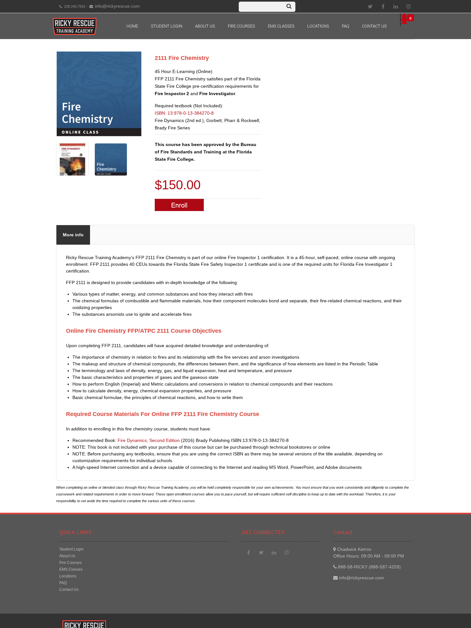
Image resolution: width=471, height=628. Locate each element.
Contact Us (374, 26)
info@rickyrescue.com (117, 6)
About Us (67, 556)
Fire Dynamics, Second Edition (149, 440)
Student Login (166, 26)
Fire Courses (241, 26)
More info (73, 234)
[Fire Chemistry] (72, 174)
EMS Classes (281, 26)
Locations (318, 26)
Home (132, 26)
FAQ (345, 26)
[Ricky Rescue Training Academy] (74, 26)
